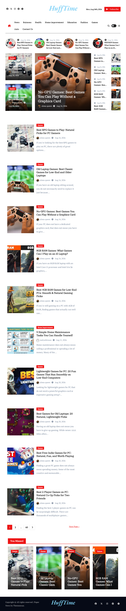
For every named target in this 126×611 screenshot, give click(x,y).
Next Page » (74, 526)
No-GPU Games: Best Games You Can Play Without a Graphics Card (55, 213)
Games (95, 22)
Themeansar (18, 605)
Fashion (84, 22)
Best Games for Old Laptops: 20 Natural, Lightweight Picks (54, 415)
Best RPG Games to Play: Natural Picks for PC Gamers (24, 45)
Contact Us (28, 29)
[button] (119, 26)
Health (38, 22)
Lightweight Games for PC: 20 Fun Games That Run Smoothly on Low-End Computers (56, 374)
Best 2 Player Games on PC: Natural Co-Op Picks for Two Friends (52, 495)
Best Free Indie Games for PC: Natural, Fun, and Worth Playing (55, 454)
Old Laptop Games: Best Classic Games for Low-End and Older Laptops (17, 98)
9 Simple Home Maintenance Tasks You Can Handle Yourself (54, 333)
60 (26, 527)
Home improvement (54, 22)
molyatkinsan (46, 340)
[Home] (9, 26)
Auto (16, 29)
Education (72, 22)
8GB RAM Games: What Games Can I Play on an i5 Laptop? (63, 98)
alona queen (17, 72)
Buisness (27, 22)
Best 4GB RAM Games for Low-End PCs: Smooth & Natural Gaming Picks (56, 293)
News (16, 22)
